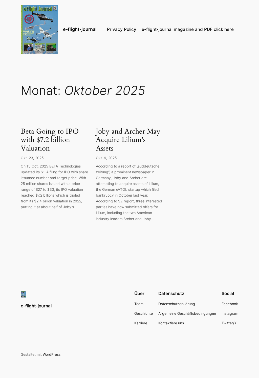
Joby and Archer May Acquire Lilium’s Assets (128, 139)
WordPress (51, 354)
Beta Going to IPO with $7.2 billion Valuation (50, 139)
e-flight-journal (80, 29)
